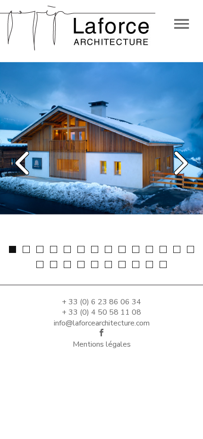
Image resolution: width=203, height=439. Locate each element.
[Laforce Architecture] (77, 25)
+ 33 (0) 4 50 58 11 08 (101, 312)
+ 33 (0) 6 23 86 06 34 (101, 302)
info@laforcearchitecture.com (102, 323)
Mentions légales (102, 344)
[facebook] (101, 333)
